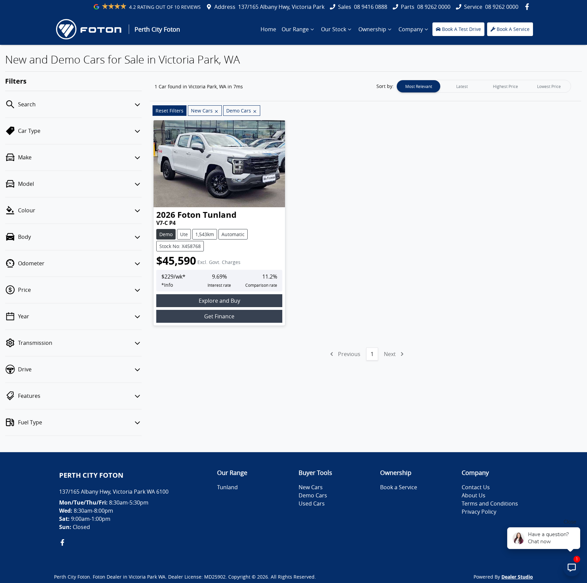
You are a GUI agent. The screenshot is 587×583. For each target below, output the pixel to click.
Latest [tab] (462, 86)
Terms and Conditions (490, 503)
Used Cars (312, 503)
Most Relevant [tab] (418, 86)
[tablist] (483, 86)
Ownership (372, 29)
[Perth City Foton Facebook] (528, 6)
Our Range (295, 29)
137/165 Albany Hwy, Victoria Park (281, 7)
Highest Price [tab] (505, 86)
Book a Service (398, 487)
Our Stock (333, 29)
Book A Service (513, 29)
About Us (473, 495)
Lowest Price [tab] (549, 86)
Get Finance (219, 316)
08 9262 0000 (433, 7)
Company (410, 29)
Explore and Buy (219, 300)
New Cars (311, 487)
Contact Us (476, 487)
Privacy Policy (479, 511)
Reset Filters (169, 110)
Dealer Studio (517, 576)
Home (268, 29)
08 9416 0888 (370, 7)
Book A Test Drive (461, 29)
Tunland (227, 487)
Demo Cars (313, 495)
